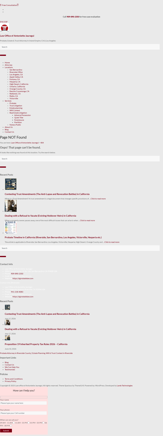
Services (8, 101)
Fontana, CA (15, 79)
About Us (9, 127)
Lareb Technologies (125, 385)
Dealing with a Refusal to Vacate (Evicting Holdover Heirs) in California (40, 215)
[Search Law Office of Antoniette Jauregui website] (3, 55)
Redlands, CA (15, 93)
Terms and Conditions (14, 379)
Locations (9, 67)
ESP (6, 22)
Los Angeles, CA (16, 74)
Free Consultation (8, 5)
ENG (2, 22)
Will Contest (15, 110)
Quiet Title (18, 117)
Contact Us (9, 132)
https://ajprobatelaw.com (23, 278)
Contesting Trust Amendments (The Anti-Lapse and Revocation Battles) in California (47, 194)
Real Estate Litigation (18, 113)
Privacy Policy (10, 381)
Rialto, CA (14, 96)
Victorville (14, 98)
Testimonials (10, 369)
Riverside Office (16, 72)
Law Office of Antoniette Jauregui (17, 35)
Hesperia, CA (15, 81)
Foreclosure (19, 120)
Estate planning (16, 108)
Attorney (8, 65)
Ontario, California (17, 86)
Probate (13, 103)
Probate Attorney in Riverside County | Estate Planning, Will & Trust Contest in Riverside (36, 353)
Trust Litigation (16, 105)
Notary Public (15, 125)
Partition (18, 122)
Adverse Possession (22, 115)
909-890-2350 (17, 273)
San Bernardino (16, 70)
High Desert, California (19, 84)
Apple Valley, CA (16, 77)
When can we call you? (9, 420)
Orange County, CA (18, 89)
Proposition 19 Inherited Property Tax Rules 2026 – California (36, 344)
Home (7, 62)
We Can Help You (12, 367)
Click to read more (98, 198)
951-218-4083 (17, 292)
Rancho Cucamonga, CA (19, 91)
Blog (6, 129)
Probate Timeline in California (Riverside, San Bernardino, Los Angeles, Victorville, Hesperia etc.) (53, 237)
